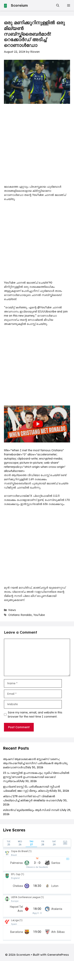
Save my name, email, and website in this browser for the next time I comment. (35, 714)
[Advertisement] (37, 146)
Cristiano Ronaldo (20, 615)
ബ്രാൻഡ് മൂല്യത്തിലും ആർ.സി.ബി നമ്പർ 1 (32, 810)
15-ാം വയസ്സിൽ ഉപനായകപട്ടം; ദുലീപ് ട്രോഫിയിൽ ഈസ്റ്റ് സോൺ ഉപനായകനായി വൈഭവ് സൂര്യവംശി (36, 777)
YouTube (39, 615)
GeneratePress (58, 954)
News (12, 610)
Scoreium (19, 5)
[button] (57, 5)
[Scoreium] (5, 5)
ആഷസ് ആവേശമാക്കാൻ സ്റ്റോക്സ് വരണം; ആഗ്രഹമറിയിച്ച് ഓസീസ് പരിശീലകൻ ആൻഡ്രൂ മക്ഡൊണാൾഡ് (35, 763)
